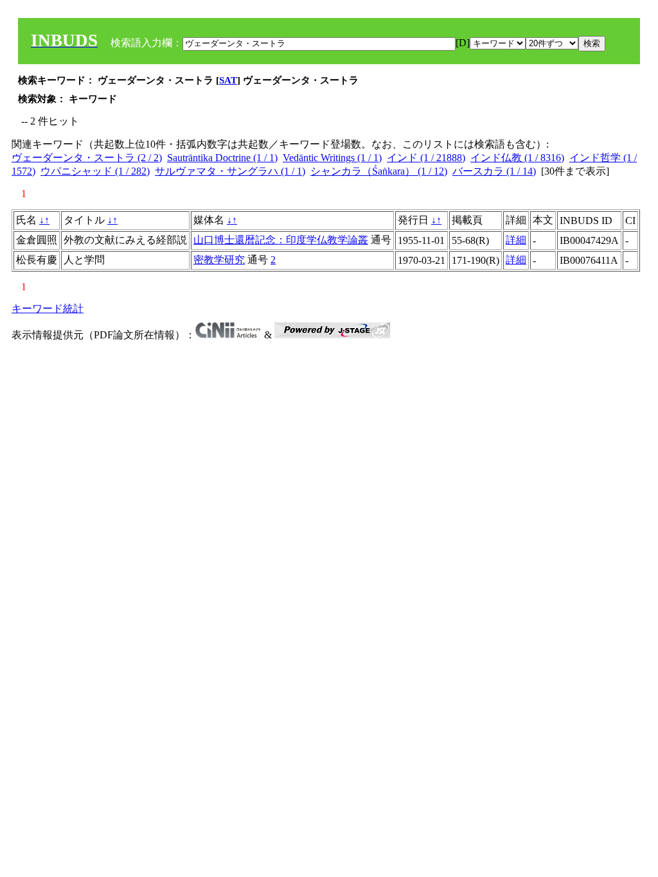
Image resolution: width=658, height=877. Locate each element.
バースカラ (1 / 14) (494, 171)
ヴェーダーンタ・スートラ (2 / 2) (87, 157)
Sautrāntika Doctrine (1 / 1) (222, 157)
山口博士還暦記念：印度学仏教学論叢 (280, 239)
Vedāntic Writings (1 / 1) (332, 157)
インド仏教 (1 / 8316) (517, 157)
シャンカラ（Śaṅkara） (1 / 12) (378, 171)
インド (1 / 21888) (426, 157)
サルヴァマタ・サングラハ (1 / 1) (230, 171)
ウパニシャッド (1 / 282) (95, 171)
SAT (228, 80)
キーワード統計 (48, 308)
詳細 (516, 239)
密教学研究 (219, 259)
